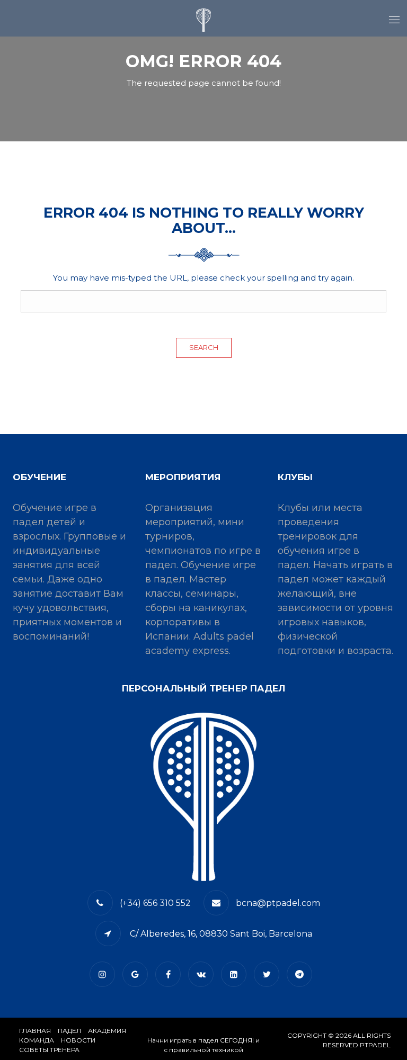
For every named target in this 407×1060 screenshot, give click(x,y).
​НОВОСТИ (78, 1040)
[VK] (203, 974)
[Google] (137, 974)
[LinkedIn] (236, 974)
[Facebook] (170, 974)
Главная (35, 1031)
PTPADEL (375, 1045)
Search (203, 347)
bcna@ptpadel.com (278, 903)
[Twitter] (269, 974)
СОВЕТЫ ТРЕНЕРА (49, 1050)
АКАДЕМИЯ (107, 1031)
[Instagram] (105, 974)
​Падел (69, 1031)
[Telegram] (302, 974)
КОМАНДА (36, 1040)
